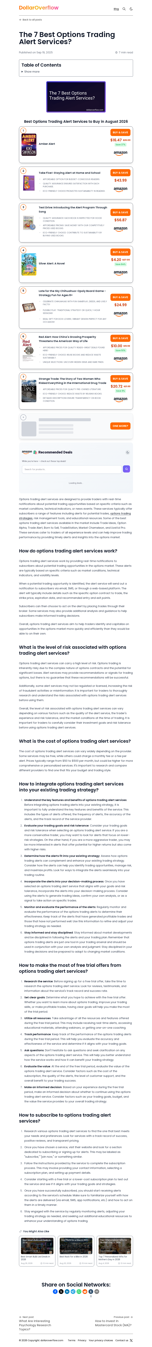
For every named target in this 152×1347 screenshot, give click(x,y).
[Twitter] (131, 1340)
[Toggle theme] (127, 452)
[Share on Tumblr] (90, 1291)
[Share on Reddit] (85, 1291)
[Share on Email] (96, 1291)
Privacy (82, 1340)
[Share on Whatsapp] (79, 1291)
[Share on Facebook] (55, 1291)
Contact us (121, 1340)
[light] (131, 9)
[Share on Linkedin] (67, 1291)
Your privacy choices (101, 1340)
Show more (31, 71)
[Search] (124, 9)
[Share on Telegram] (73, 1291)
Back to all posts (32, 19)
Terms (71, 1340)
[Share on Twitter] (61, 1291)
